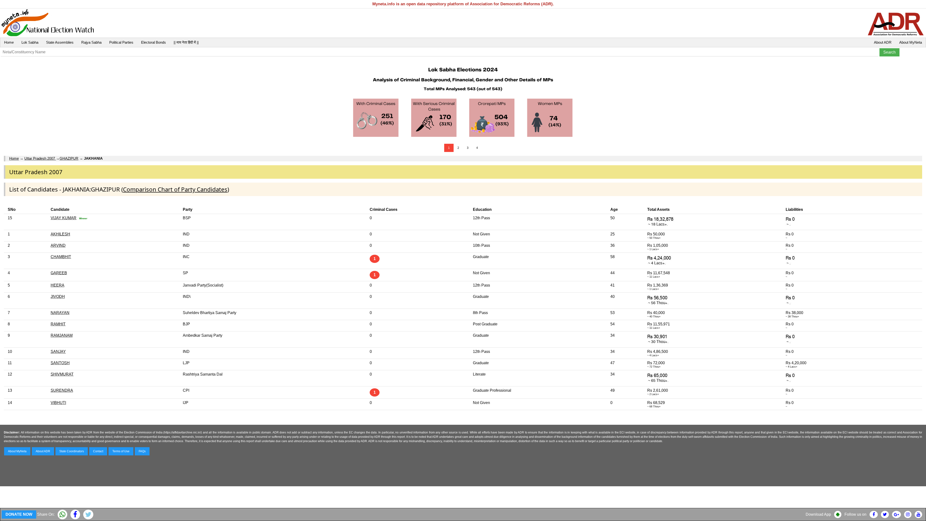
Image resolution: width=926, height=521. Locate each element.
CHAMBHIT (61, 257)
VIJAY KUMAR (63, 218)
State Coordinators (71, 451)
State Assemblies (60, 42)
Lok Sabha (29, 42)
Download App (818, 514)
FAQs (142, 451)
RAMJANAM (62, 335)
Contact (98, 451)
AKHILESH (60, 234)
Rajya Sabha (91, 42)
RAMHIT (58, 324)
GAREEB (59, 273)
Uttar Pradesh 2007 (40, 158)
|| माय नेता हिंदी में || (186, 42)
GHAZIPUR (69, 158)
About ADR (883, 42)
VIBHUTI (58, 403)
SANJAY (58, 352)
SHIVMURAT (62, 374)
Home (9, 42)
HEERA (57, 285)
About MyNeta (910, 42)
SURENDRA (62, 390)
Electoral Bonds (153, 42)
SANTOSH (60, 363)
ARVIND (58, 245)
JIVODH (58, 297)
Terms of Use (120, 451)
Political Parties (121, 42)
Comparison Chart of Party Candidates (175, 189)
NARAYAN (60, 313)
